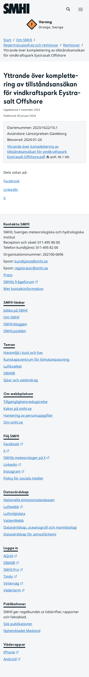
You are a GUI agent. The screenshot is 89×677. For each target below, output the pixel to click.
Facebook (14, 180)
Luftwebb (34, 506)
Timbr (31, 576)
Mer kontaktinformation (23, 288)
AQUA (31, 555)
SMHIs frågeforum (41, 281)
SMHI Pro (34, 569)
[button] (68, 9)
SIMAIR (9, 373)
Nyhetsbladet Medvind (21, 630)
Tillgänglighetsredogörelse (25, 401)
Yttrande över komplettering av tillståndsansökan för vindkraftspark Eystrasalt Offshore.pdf (37, 151)
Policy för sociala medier (23, 478)
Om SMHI (24, 40)
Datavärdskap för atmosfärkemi (29, 534)
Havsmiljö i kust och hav (23, 352)
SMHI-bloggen (15, 324)
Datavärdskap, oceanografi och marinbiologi (40, 527)
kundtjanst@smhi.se (31, 261)
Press (8, 275)
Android (33, 658)
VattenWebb (13, 520)
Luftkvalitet (12, 366)
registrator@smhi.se (31, 268)
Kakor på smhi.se (17, 408)
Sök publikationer (17, 623)
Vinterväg (34, 583)
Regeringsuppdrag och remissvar (30, 45)
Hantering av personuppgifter (28, 415)
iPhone (32, 652)
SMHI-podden (14, 331)
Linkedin (33, 464)
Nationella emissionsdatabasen (29, 500)
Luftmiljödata (14, 513)
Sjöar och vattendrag (20, 380)
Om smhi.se (13, 422)
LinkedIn (14, 189)
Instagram (35, 471)
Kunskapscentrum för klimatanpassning (36, 359)
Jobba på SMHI (15, 310)
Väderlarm (35, 590)
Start (7, 40)
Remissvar (71, 45)
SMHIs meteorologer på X (44, 457)
